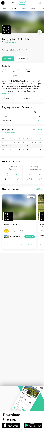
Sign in (13, 3)
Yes (23, 50)
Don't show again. (22, 429)
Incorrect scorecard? (36, 153)
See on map (13, 42)
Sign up (22, 3)
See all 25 (36, 189)
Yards (34, 129)
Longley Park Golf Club (8, 133)
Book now (29, 237)
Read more (6, 93)
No (27, 50)
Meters (40, 129)
